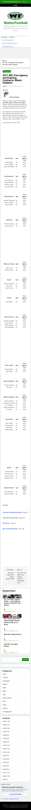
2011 (4, 772)
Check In (12, 37)
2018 (4, 749)
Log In (15, 5)
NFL (4, 694)
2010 (4, 776)
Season (5, 708)
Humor (5, 684)
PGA (4, 701)
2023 (4, 731)
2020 (4, 742)
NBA (4, 691)
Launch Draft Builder (15, 794)
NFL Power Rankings (10, 529)
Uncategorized (7, 711)
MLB (4, 688)
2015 (4, 759)
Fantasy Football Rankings (12, 512)
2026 (4, 721)
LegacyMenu (4, 37)
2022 (4, 735)
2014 (4, 762)
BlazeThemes (15, 807)
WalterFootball (15, 23)
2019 (4, 745)
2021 (4, 738)
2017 (4, 752)
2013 (4, 766)
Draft (4, 674)
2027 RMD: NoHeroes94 (9, 799)
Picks (4, 705)
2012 (4, 769)
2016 (4, 755)
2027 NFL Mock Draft (7, 40)
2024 (4, 728)
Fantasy (5, 677)
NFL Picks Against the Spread (9, 43)
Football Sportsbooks (7, 46)
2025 (4, 725)
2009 (4, 779)
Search (25, 659)
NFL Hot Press (7, 698)
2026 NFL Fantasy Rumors (12, 634)
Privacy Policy (23, 807)
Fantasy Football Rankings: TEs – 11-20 (14, 1)
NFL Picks (6, 523)
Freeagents (6, 71)
